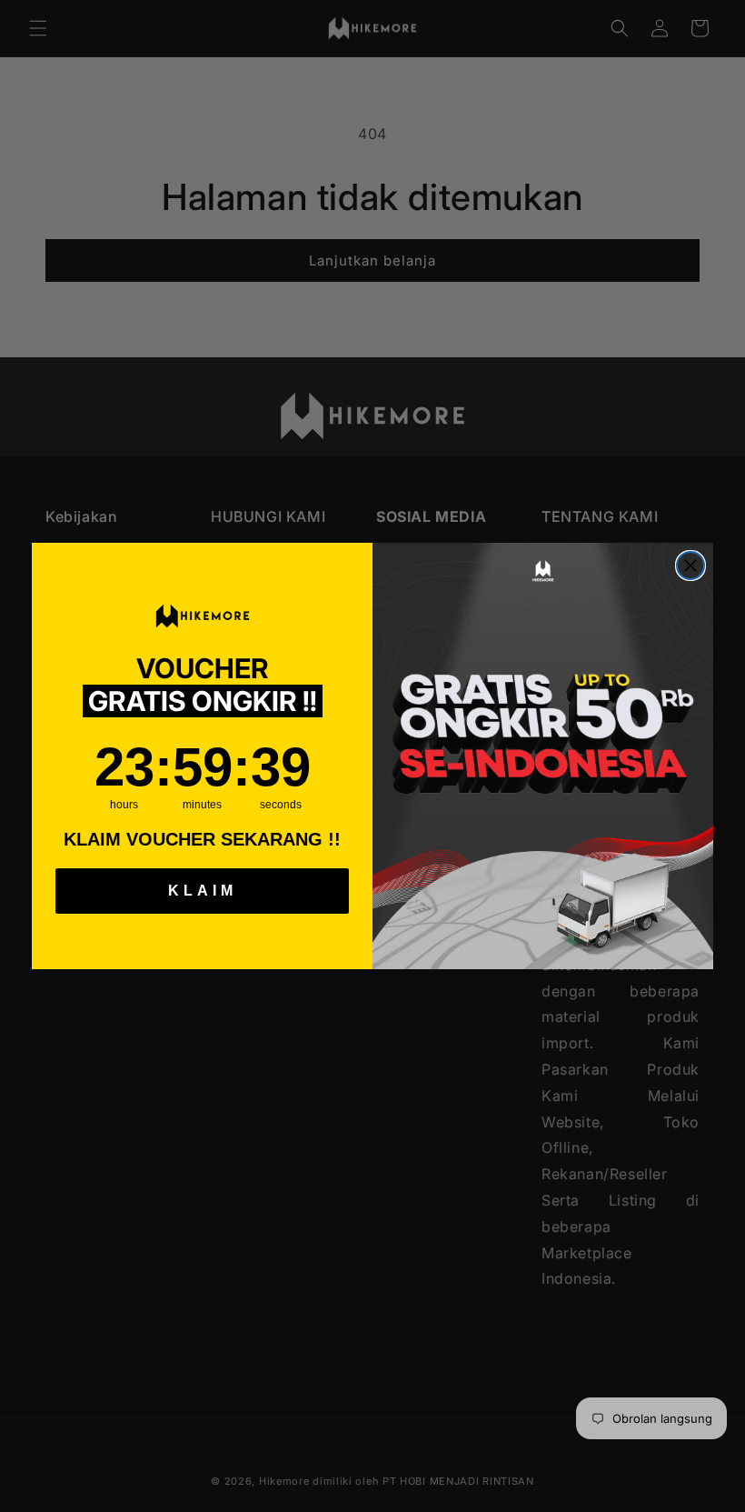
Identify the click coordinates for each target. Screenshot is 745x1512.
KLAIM (202, 890)
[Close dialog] (690, 565)
